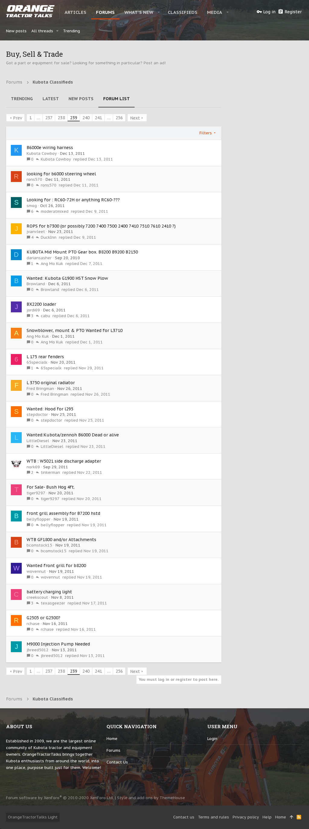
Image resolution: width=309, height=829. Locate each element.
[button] (158, 12)
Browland (36, 283)
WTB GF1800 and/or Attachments (61, 539)
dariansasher (39, 257)
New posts (81, 98)
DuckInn (48, 237)
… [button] (38, 117)
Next (135, 118)
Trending (22, 98)
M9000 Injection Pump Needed (58, 644)
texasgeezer (53, 603)
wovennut (36, 571)
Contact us (117, 762)
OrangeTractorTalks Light (33, 817)
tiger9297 (36, 493)
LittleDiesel (38, 440)
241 (98, 117)
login (212, 738)
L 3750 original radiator (51, 382)
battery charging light (49, 592)
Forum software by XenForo (60, 797)
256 (119, 117)
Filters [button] (205, 133)
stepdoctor (37, 414)
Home (112, 738)
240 (86, 117)
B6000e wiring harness (50, 147)
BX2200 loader (41, 304)
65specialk (37, 362)
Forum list (116, 98)
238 (61, 117)
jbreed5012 (38, 649)
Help (267, 817)
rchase (33, 623)
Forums (113, 750)
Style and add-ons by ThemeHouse (151, 797)
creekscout (37, 597)
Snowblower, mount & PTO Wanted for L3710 (75, 330)
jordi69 (33, 310)
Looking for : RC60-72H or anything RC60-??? (73, 199)
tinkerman (50, 472)
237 (49, 117)
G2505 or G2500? (43, 617)
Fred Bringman (40, 388)
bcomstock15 (39, 545)
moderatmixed (54, 211)
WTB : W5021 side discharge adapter (64, 461)
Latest (51, 98)
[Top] (291, 817)
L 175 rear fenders (45, 356)
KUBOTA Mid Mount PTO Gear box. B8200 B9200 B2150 (82, 252)
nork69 (33, 467)
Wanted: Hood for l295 (50, 409)
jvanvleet (36, 231)
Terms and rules (213, 817)
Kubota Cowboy (42, 153)
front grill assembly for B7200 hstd (63, 513)
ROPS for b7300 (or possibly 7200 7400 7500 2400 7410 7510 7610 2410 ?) (101, 226)
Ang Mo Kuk (52, 263)
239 (73, 117)
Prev (17, 118)
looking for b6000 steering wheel (61, 174)
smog (32, 205)
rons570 (34, 179)
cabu (45, 315)
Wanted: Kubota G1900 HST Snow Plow (67, 278)
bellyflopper (38, 519)
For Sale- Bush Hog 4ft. (51, 487)
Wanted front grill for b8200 (56, 565)
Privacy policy (246, 817)
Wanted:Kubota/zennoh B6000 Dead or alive (73, 435)
